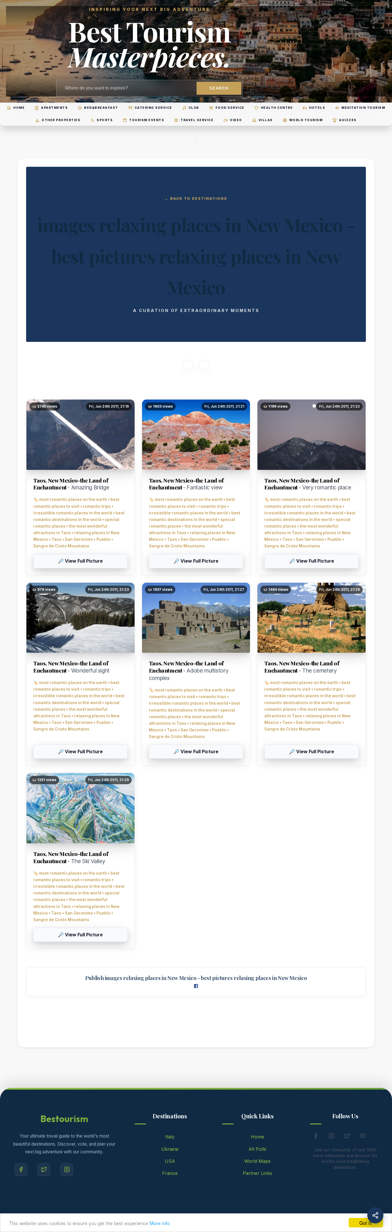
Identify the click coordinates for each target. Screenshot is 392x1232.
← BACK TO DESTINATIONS (196, 198)
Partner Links (257, 1173)
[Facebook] (20, 1169)
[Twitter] (43, 1169)
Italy (169, 1137)
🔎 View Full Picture (80, 561)
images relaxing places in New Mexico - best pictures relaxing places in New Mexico (206, 977)
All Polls (257, 1149)
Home (257, 1137)
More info (160, 1223)
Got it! (365, 1222)
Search (218, 88)
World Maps (257, 1161)
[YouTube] (363, 1137)
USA (170, 1161)
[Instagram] (66, 1169)
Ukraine (169, 1149)
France (170, 1173)
